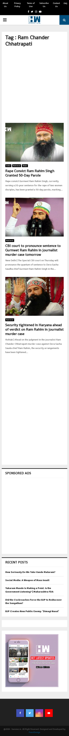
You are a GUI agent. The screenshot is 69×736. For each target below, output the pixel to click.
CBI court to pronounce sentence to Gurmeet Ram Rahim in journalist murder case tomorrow (33, 250)
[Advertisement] (34, 84)
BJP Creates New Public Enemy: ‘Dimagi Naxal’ (32, 611)
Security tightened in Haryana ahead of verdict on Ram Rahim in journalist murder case (34, 329)
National (16, 166)
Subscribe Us (44, 5)
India (8, 166)
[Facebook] (20, 713)
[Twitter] (30, 713)
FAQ (65, 3)
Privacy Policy (17, 5)
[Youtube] (49, 713)
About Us (5, 5)
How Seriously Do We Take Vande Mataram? (30, 572)
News (25, 166)
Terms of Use (31, 5)
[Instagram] (39, 713)
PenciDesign (34, 732)
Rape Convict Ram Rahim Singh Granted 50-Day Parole (29, 173)
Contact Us (56, 5)
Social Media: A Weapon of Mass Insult (27, 580)
